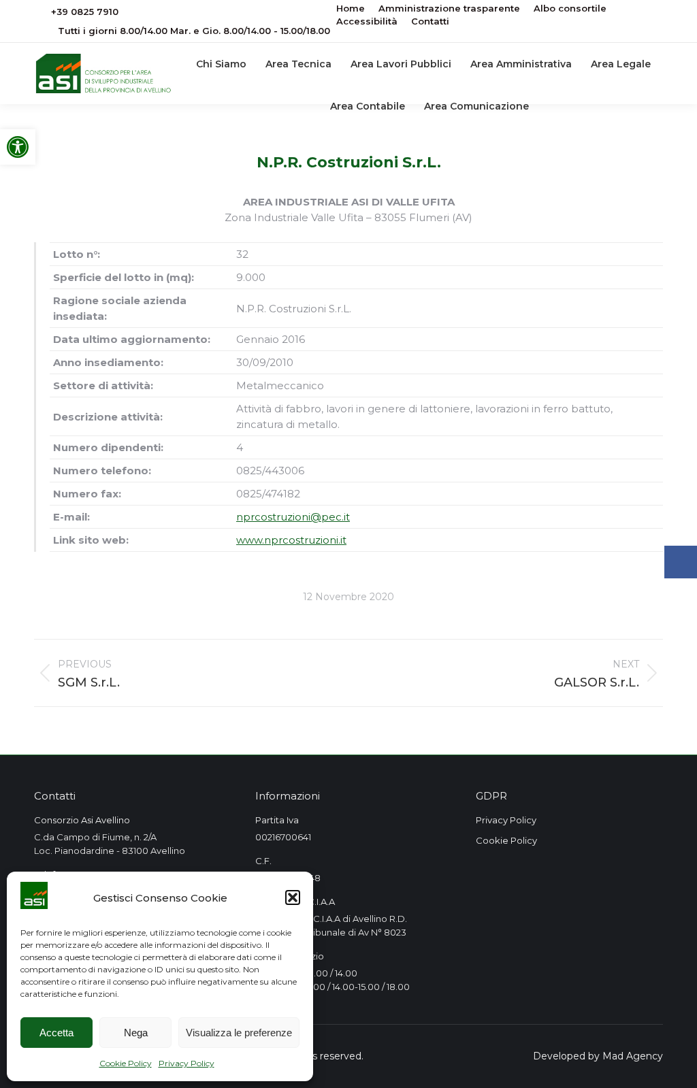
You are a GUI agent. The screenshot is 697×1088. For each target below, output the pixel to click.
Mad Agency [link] (632, 1056)
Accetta (56, 1032)
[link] (17, 147)
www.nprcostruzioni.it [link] (291, 539)
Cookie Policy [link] (125, 1063)
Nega (136, 1032)
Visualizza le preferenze (239, 1032)
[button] (292, 897)
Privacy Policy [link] (186, 1063)
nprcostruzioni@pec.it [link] (293, 516)
